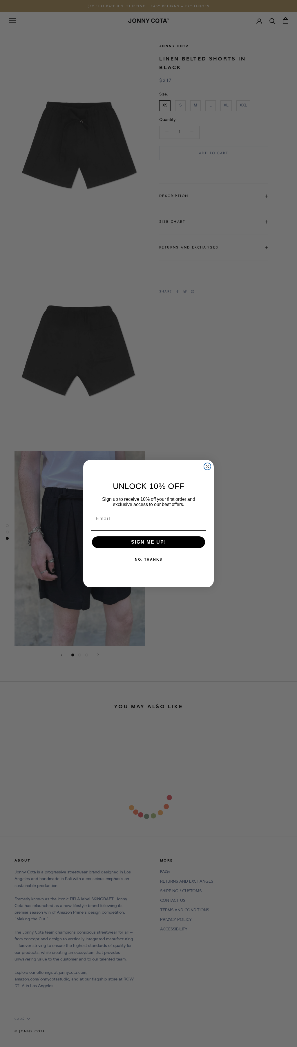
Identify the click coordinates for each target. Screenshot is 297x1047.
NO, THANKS (148, 559)
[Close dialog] (207, 466)
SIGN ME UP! (148, 542)
